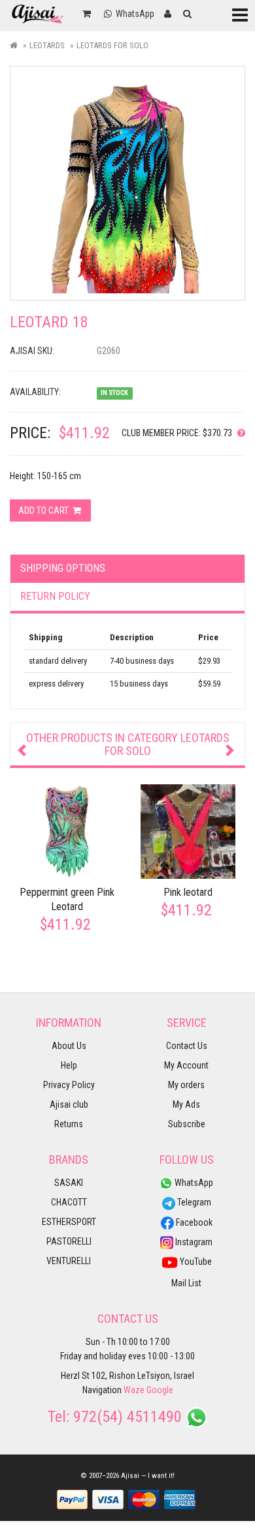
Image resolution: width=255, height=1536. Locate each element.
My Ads (186, 1104)
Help (69, 1065)
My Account (186, 1065)
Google (159, 1390)
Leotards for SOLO (112, 45)
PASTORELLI (69, 1241)
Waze (134, 1390)
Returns (68, 1124)
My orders (186, 1085)
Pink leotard (187, 892)
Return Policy (55, 596)
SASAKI (68, 1182)
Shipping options (62, 568)
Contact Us (186, 1046)
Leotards (47, 45)
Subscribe (186, 1124)
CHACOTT (69, 1202)
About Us (69, 1046)
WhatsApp (193, 1182)
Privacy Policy (69, 1085)
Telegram (193, 1202)
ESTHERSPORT (69, 1222)
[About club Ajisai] (238, 433)
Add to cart (44, 510)
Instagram (192, 1242)
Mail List (186, 1283)
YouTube (195, 1261)
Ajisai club (69, 1104)
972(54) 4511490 (127, 1417)
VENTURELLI (68, 1261)
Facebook (193, 1222)
